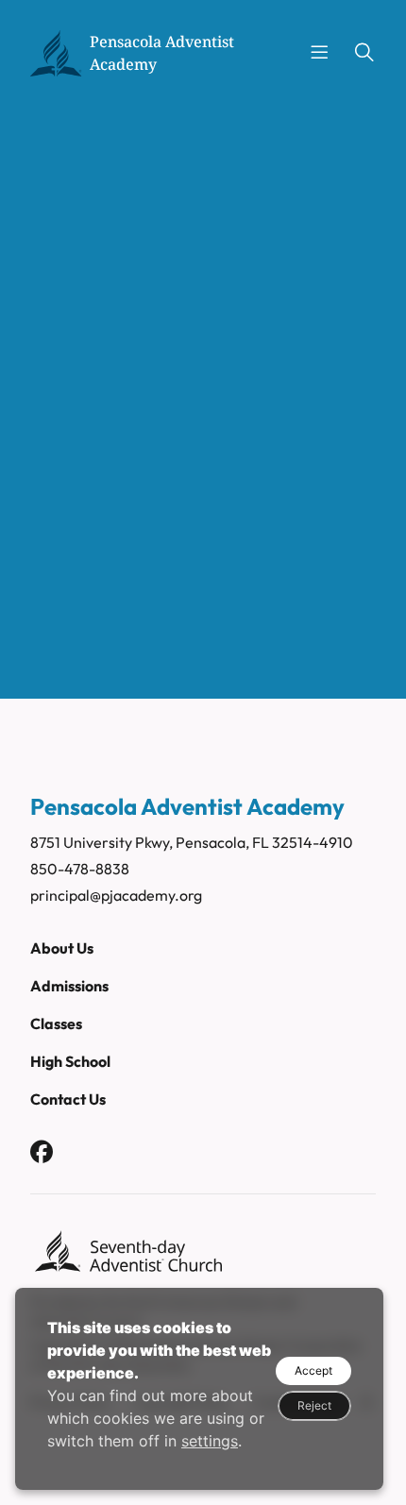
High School (70, 1061)
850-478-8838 (79, 868)
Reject (314, 1405)
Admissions (69, 985)
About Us (61, 948)
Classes (56, 1023)
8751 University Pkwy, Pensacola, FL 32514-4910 (191, 842)
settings (209, 1440)
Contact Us (68, 1099)
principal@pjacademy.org (116, 895)
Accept (313, 1370)
